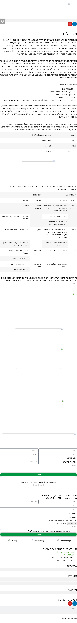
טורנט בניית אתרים (69, 619)
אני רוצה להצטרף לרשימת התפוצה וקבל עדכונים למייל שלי (51, 531)
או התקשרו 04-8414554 (61, 498)
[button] (38, 20)
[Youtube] (70, 24)
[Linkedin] (74, 24)
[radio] (44, 485)
